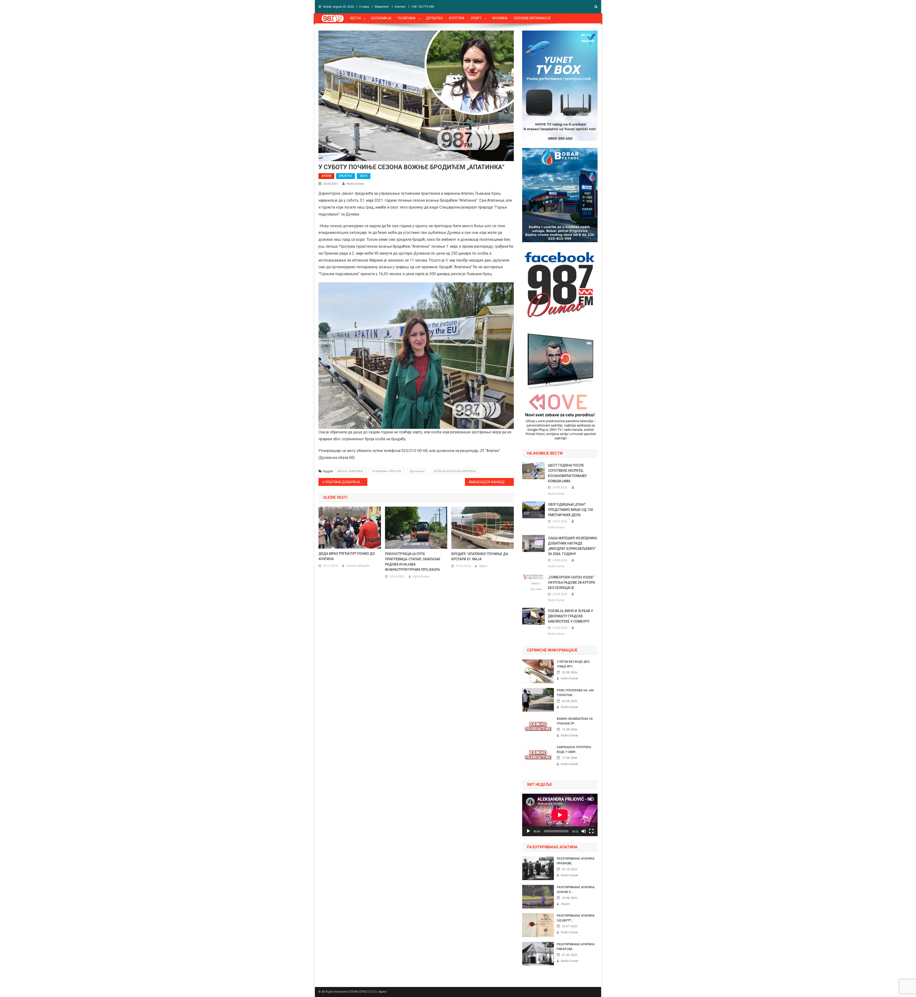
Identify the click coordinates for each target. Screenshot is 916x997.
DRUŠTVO (345, 176)
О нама (364, 6)
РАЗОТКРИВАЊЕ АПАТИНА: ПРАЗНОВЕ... (576, 861)
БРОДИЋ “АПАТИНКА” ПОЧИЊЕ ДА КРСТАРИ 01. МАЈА (479, 556)
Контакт (400, 6)
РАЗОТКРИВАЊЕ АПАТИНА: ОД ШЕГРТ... (576, 918)
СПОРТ (476, 18)
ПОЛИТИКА (407, 18)
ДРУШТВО (434, 18)
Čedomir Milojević (358, 565)
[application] (560, 815)
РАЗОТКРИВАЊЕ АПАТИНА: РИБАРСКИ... (576, 947)
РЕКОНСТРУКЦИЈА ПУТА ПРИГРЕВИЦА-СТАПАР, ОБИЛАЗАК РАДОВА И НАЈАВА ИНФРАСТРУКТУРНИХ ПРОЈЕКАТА (412, 562)
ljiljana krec (417, 471)
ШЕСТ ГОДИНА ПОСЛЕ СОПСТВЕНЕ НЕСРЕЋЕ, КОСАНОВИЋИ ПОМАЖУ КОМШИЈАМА (567, 473)
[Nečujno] (583, 831)
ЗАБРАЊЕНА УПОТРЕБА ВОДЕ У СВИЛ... (574, 749)
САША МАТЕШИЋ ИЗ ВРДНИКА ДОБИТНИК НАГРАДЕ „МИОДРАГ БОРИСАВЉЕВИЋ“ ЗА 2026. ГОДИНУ (572, 546)
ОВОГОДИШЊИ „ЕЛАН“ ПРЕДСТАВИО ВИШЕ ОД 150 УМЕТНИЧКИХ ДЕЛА (570, 510)
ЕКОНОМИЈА (381, 18)
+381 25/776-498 (422, 6)
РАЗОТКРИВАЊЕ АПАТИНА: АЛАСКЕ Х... (576, 890)
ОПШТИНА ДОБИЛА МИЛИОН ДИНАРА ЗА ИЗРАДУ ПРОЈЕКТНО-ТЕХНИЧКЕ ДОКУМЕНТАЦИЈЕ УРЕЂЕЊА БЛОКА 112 (346, 482)
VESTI (364, 176)
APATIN (326, 176)
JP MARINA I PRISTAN (386, 471)
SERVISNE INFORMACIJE (532, 18)
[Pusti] (528, 831)
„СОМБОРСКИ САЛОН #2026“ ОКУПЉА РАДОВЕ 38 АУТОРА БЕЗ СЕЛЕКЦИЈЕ (571, 582)
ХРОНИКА (500, 18)
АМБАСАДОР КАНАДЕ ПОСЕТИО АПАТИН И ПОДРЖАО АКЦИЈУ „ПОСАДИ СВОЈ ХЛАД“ (491, 482)
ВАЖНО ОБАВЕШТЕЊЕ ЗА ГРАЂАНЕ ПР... (575, 721)
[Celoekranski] (591, 831)
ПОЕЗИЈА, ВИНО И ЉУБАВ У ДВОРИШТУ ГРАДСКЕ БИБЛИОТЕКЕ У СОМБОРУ (570, 616)
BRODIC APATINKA (350, 471)
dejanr (483, 566)
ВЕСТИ (355, 18)
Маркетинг (382, 6)
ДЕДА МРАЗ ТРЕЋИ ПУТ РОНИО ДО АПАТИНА (346, 556)
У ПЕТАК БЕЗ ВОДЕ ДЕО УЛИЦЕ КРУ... (573, 664)
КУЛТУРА (456, 18)
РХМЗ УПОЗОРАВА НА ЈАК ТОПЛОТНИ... (575, 693)
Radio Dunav (355, 183)
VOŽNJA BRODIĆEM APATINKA (454, 471)
